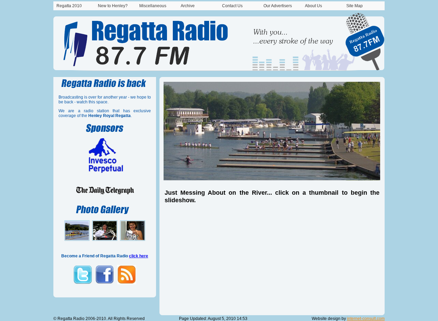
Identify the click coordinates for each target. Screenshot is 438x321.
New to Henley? (113, 5)
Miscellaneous (152, 5)
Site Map (354, 5)
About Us (313, 5)
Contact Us (232, 5)
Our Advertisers (277, 5)
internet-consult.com (366, 318)
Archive (188, 5)
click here (138, 256)
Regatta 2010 (69, 5)
